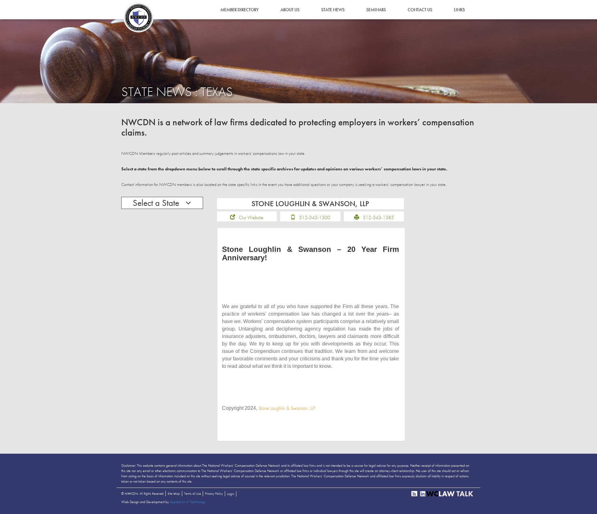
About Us (289, 9)
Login (230, 494)
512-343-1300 (314, 217)
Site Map (174, 493)
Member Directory (239, 9)
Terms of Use (192, 493)
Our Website (251, 217)
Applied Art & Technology (188, 501)
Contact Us (420, 9)
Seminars (376, 9)
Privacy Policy (214, 493)
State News (333, 9)
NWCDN (138, 17)
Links (459, 9)
